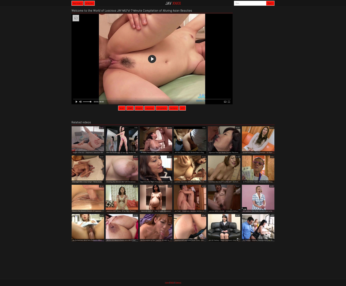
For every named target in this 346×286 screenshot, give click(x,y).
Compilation (161, 108)
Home (167, 282)
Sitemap (178, 282)
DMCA (172, 282)
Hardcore (173, 108)
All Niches (89, 3)
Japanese (149, 108)
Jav (173, 3)
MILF (182, 108)
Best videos (77, 3)
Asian (122, 108)
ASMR (130, 108)
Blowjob (139, 108)
